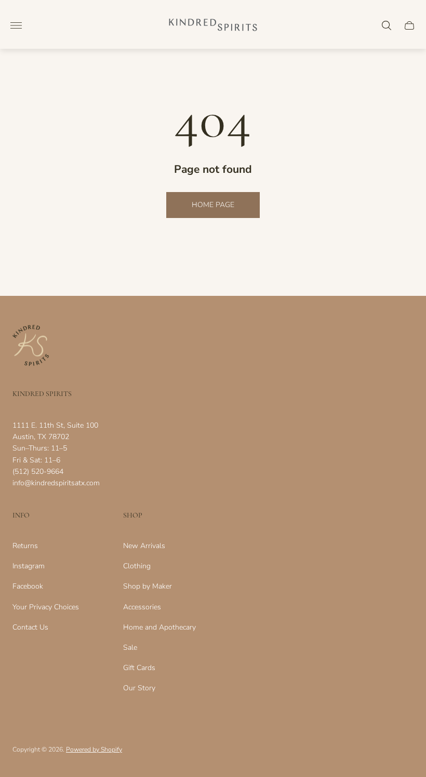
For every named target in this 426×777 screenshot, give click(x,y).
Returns (25, 546)
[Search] (386, 25)
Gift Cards (139, 668)
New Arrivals (144, 546)
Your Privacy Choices (45, 607)
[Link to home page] (30, 347)
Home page (213, 205)
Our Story (139, 688)
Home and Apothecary (159, 627)
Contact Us (30, 627)
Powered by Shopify (94, 749)
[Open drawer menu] (16, 25)
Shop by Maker (147, 586)
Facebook (27, 586)
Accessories (142, 607)
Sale (130, 647)
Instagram (28, 566)
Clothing (137, 566)
